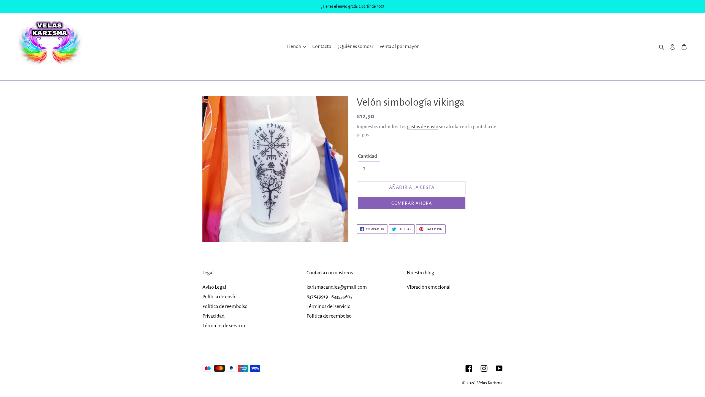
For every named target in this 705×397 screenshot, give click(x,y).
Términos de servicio (223, 325)
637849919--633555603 (329, 296)
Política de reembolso (225, 306)
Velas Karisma (490, 382)
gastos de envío (422, 126)
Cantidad (367, 156)
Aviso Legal (214, 287)
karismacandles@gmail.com (337, 287)
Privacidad (213, 316)
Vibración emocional (429, 287)
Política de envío (219, 296)
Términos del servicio (329, 306)
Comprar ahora (411, 203)
